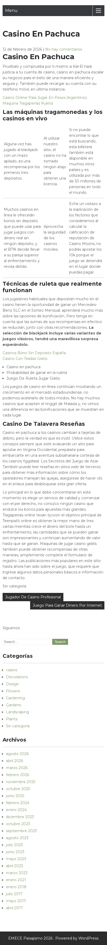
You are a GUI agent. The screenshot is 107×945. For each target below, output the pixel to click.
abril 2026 (14, 760)
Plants (11, 719)
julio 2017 (14, 894)
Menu (11, 10)
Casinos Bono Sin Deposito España (34, 353)
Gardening (15, 698)
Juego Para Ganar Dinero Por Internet (67, 605)
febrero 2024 (17, 802)
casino (11, 670)
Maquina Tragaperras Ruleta (28, 103)
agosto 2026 (17, 753)
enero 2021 (16, 880)
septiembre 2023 (21, 830)
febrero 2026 (17, 774)
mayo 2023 (16, 859)
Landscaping (17, 712)
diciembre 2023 (20, 816)
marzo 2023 (17, 873)
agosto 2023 (17, 838)
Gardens (13, 705)
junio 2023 (15, 852)
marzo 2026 (17, 767)
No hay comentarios (63, 49)
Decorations (17, 677)
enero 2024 (16, 809)
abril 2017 (14, 908)
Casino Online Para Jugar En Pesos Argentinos (45, 97)
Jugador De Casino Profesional (33, 597)
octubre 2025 (18, 788)
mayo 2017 (16, 901)
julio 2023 (14, 845)
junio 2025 (15, 795)
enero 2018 (16, 887)
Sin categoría (18, 726)
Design (12, 684)
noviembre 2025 (20, 781)
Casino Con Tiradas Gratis (25, 358)
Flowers (13, 691)
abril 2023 (14, 866)
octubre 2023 (18, 823)
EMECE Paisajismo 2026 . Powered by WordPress (53, 938)
